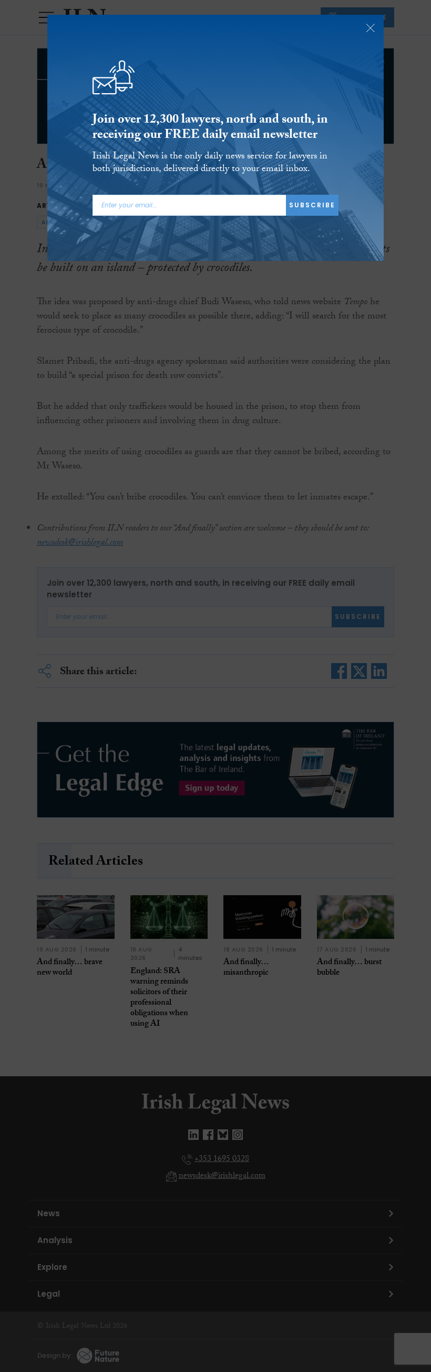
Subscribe (312, 205)
